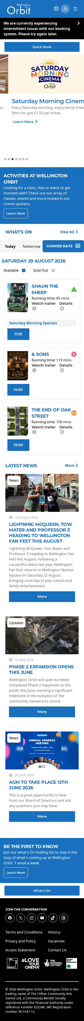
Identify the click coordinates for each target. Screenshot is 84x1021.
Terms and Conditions (24, 932)
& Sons (40, 354)
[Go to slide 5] (20, 159)
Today (10, 246)
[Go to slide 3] (12, 159)
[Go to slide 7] (27, 159)
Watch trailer (44, 303)
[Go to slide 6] (23, 159)
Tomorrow (31, 246)
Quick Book (42, 47)
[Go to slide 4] (16, 159)
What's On (42, 891)
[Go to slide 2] (9, 159)
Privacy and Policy (20, 941)
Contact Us (57, 950)
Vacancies (56, 941)
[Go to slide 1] (5, 159)
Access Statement (20, 950)
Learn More (15, 122)
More (70, 465)
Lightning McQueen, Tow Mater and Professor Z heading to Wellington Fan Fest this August (40, 533)
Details (65, 303)
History (54, 932)
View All (67, 231)
